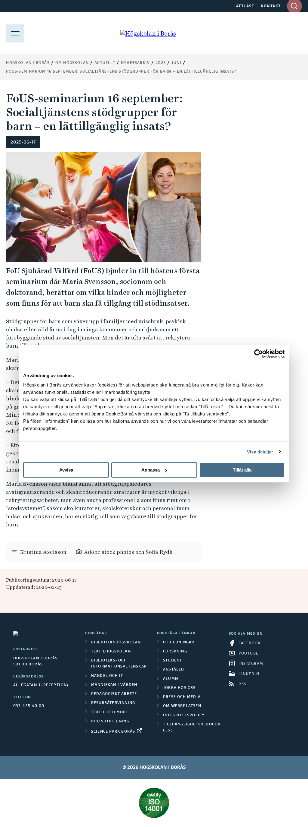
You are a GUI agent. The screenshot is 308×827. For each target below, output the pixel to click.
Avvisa (66, 469)
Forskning (175, 651)
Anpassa (150, 469)
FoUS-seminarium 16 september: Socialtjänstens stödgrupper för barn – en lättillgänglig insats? (121, 72)
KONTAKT (271, 6)
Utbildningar (178, 642)
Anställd (173, 670)
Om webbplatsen (182, 706)
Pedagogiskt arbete (114, 694)
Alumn (170, 679)
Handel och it (107, 676)
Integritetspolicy (184, 715)
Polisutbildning (110, 721)
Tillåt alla (242, 469)
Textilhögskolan (111, 651)
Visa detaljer (260, 451)
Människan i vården (114, 685)
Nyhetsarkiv (135, 63)
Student (172, 660)
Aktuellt (104, 63)
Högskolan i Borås (27, 63)
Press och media (182, 697)
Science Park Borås (113, 732)
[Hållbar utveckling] (154, 803)
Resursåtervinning (113, 703)
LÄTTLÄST (243, 6)
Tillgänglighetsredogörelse (191, 727)
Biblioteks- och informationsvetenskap (119, 663)
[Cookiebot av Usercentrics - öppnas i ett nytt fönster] (258, 353)
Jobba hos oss (179, 688)
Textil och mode (110, 712)
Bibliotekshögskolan (116, 642)
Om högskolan (72, 63)
